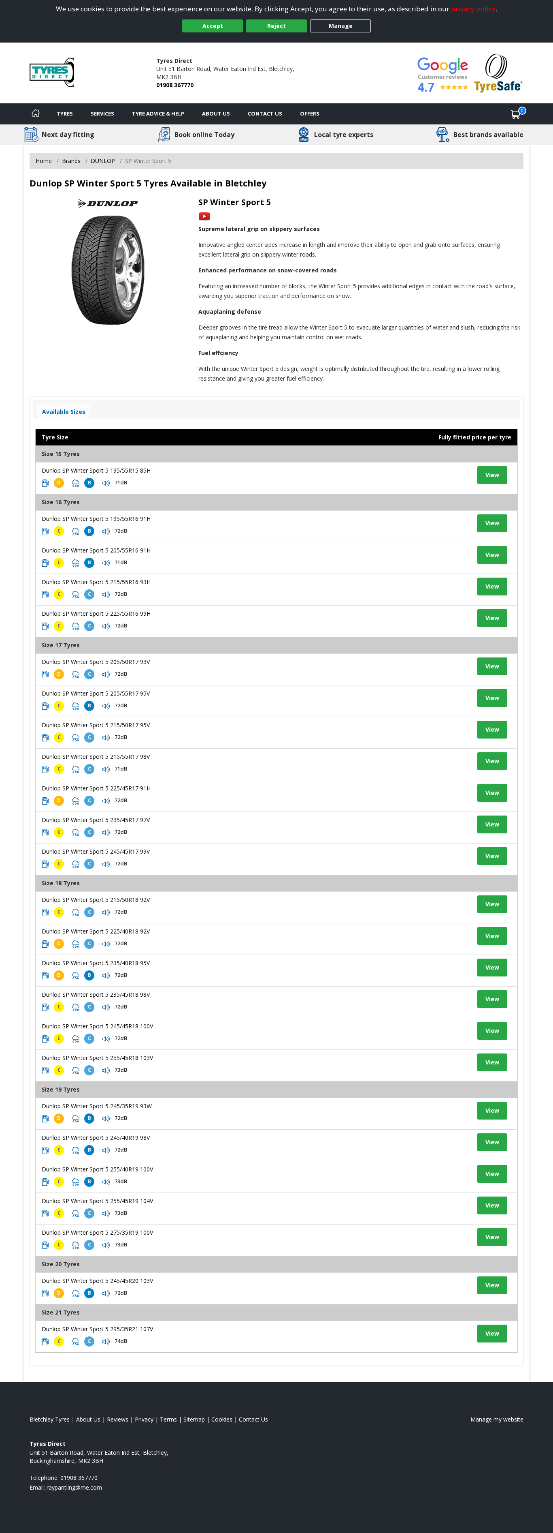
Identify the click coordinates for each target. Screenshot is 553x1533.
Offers (309, 113)
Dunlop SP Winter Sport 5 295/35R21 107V (97, 1329)
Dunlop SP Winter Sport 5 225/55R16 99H (96, 613)
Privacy (144, 1419)
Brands (71, 161)
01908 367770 (175, 85)
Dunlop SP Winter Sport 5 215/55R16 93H (96, 582)
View (492, 475)
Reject (276, 26)
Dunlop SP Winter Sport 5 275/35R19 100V (97, 1232)
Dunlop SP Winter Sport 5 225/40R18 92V (96, 931)
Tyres (65, 113)
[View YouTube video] (204, 216)
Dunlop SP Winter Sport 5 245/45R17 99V (96, 851)
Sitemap (194, 1419)
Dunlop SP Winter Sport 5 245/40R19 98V (96, 1137)
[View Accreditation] (498, 72)
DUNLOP (103, 161)
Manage (341, 26)
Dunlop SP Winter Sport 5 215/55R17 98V (96, 756)
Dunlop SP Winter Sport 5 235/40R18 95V (96, 963)
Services (102, 113)
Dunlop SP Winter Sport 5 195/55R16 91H (96, 518)
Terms (168, 1419)
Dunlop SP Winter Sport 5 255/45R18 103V (97, 1058)
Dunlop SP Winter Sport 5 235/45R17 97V (96, 820)
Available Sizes (63, 411)
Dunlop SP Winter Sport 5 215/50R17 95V (96, 725)
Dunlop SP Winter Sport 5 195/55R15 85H (96, 470)
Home (44, 161)
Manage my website (496, 1419)
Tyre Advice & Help (158, 113)
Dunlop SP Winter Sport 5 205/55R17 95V (96, 693)
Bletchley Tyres (50, 1419)
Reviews (117, 1419)
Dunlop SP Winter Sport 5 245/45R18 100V (97, 1026)
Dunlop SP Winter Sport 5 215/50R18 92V (96, 900)
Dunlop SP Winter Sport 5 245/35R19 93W (97, 1106)
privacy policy (473, 8)
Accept (212, 26)
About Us (216, 113)
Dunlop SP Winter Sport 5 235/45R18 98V (96, 994)
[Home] (35, 113)
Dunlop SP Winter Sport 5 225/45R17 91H (96, 788)
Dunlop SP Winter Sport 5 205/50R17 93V (96, 662)
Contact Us (265, 113)
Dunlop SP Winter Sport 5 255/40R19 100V (97, 1169)
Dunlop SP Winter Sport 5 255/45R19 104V (97, 1201)
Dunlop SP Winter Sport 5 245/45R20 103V (97, 1281)
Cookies (221, 1419)
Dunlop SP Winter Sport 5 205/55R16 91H (96, 550)
